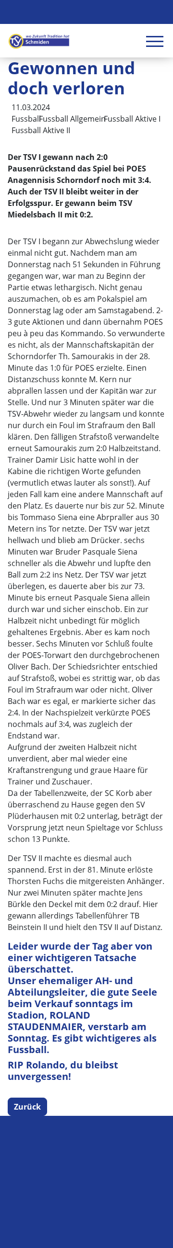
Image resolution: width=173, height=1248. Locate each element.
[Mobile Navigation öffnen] (154, 41)
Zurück (27, 1106)
